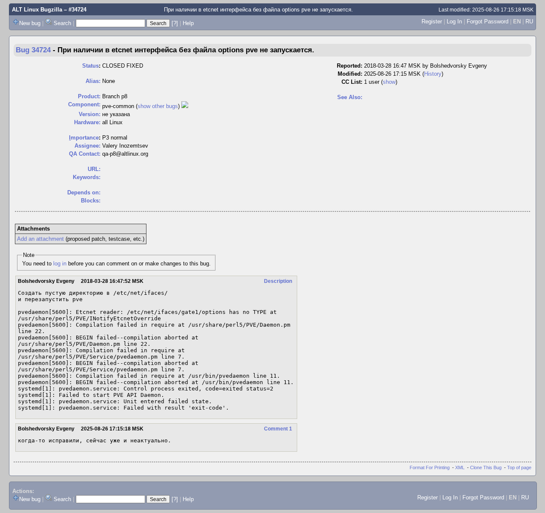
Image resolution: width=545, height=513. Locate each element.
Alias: (93, 81)
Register (432, 21)
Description (278, 281)
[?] (175, 23)
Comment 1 (278, 429)
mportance (84, 137)
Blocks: (90, 200)
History (433, 74)
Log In (454, 21)
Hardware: (87, 122)
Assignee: (87, 145)
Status (90, 66)
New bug (29, 23)
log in (59, 263)
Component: (84, 104)
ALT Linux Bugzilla (37, 9)
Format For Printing (430, 467)
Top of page (519, 467)
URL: (94, 169)
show (389, 82)
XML (460, 467)
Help (188, 23)
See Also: (349, 97)
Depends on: (83, 192)
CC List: (351, 82)
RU (529, 21)
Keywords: (86, 177)
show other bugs (158, 106)
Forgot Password (487, 21)
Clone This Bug (486, 467)
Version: (89, 114)
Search (62, 23)
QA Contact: (84, 154)
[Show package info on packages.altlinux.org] (184, 106)
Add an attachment (40, 239)
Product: (89, 96)
